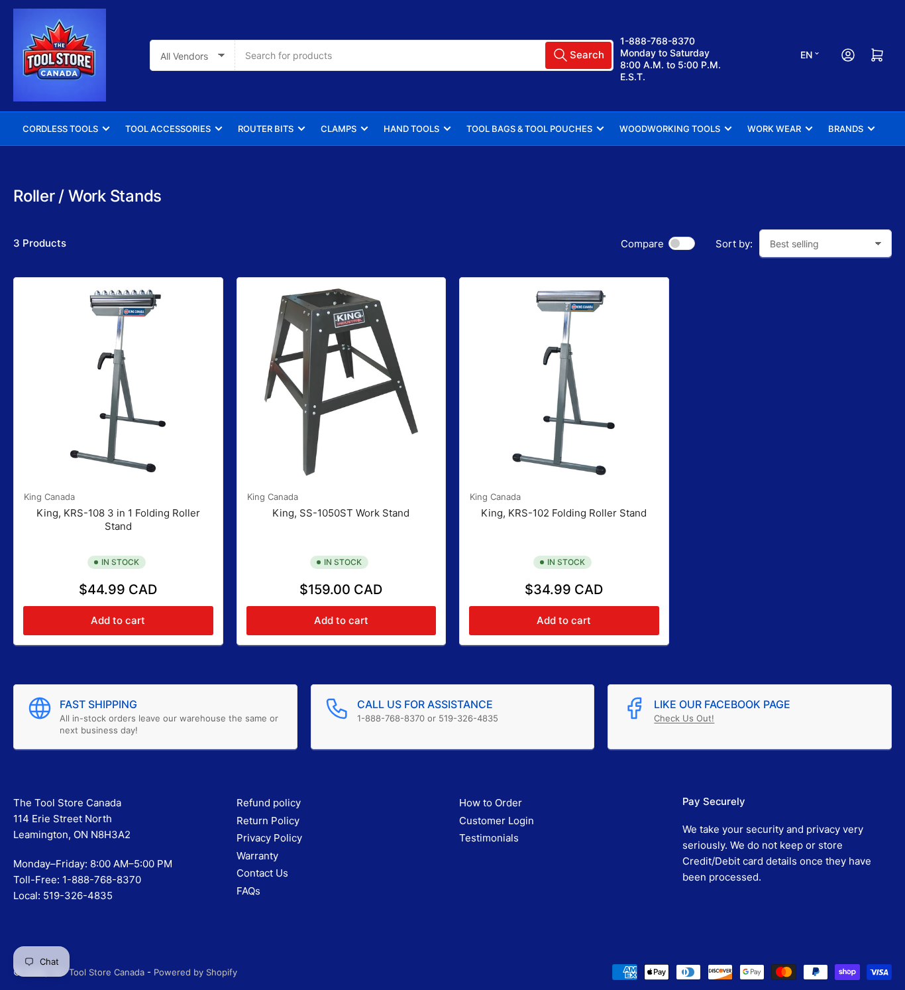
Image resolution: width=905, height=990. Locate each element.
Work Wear (774, 128)
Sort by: (734, 243)
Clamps (338, 128)
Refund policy (269, 802)
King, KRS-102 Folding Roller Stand (564, 513)
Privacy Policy (269, 838)
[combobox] (424, 55)
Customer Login (496, 820)
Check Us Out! (684, 718)
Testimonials (489, 838)
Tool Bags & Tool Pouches (529, 128)
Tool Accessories (168, 128)
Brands (845, 128)
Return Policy (268, 820)
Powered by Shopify (195, 972)
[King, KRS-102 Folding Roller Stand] (564, 382)
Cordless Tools (60, 128)
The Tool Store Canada (97, 972)
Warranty (257, 855)
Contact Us (262, 873)
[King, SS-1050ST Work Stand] (341, 382)
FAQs (248, 891)
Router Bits (265, 128)
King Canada (49, 496)
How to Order (490, 802)
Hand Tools (411, 128)
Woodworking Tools (669, 128)
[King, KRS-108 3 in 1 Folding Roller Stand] (118, 382)
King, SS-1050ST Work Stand (340, 513)
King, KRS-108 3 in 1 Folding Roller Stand (118, 519)
